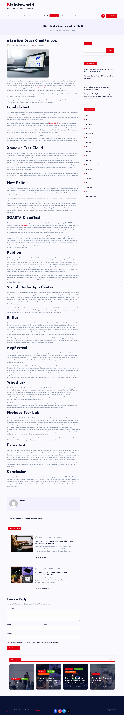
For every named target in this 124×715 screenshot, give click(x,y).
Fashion (38, 15)
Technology (54, 15)
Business (10, 15)
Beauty (88, 120)
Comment (10, 608)
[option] (21, 677)
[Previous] (110, 659)
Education (19, 15)
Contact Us (73, 15)
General (88, 156)
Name (9, 624)
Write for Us (64, 15)
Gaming (88, 151)
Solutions (89, 183)
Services (88, 178)
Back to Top (112, 711)
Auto (87, 115)
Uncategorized (91, 196)
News (88, 174)
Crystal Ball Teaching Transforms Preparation (101, 680)
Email (46, 624)
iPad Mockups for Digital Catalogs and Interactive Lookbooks (48, 680)
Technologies (24, 225)
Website (9, 633)
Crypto (88, 129)
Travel (88, 192)
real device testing (40, 88)
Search (88, 44)
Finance (88, 147)
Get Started (111, 15)
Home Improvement (92, 165)
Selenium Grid (53, 123)
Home (51, 30)
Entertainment (29, 15)
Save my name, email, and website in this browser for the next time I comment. (34, 642)
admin (12, 45)
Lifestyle (45, 15)
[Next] (113, 659)
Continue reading (41, 557)
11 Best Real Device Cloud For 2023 (64, 30)
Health (88, 160)
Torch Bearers (88, 83)
